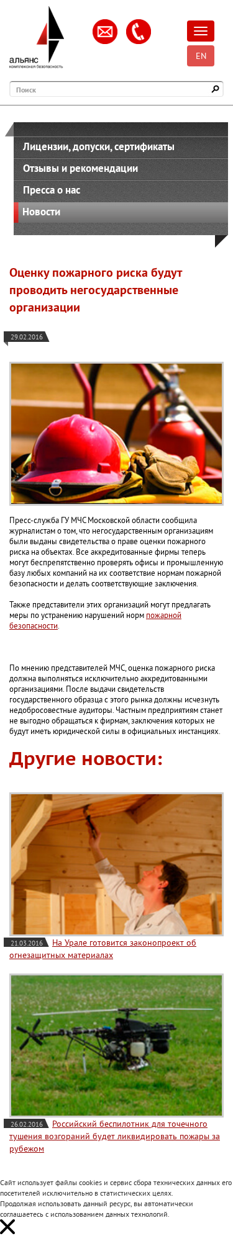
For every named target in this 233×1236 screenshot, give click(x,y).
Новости (41, 211)
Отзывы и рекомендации (80, 168)
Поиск (26, 90)
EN (201, 55)
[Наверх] (205, 1208)
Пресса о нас (51, 190)
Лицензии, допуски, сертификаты (99, 146)
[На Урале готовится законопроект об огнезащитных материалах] (116, 864)
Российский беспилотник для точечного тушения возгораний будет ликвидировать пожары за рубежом (114, 1136)
